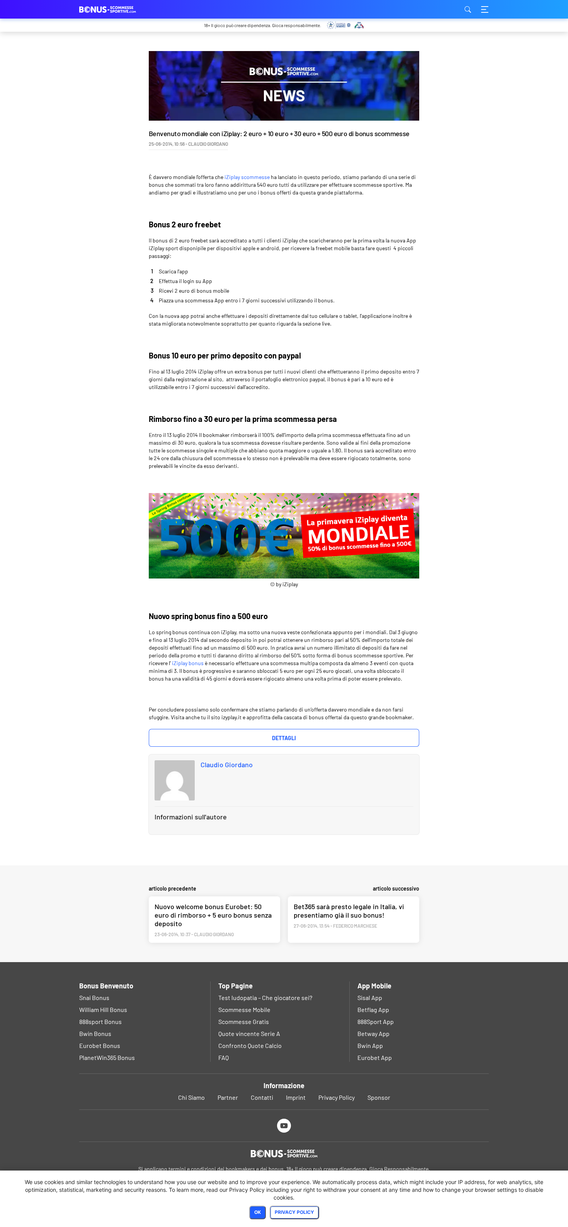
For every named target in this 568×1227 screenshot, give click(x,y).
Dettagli (284, 738)
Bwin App (370, 1045)
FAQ (223, 1057)
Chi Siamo (191, 1097)
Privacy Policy (336, 1097)
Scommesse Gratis (243, 1021)
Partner (228, 1097)
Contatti (262, 1097)
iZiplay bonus (188, 663)
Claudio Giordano (227, 764)
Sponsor (378, 1097)
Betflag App (373, 1009)
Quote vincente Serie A (249, 1033)
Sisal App (369, 997)
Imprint (296, 1097)
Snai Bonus (94, 997)
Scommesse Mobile (244, 1009)
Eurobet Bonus (99, 1045)
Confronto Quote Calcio (250, 1045)
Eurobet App (374, 1057)
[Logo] (284, 1153)
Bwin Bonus (95, 1033)
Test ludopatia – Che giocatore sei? (265, 997)
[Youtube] (284, 1125)
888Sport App (375, 1021)
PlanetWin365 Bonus (107, 1057)
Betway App (373, 1033)
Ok (257, 1212)
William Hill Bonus (103, 1009)
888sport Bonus (100, 1021)
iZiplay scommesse (247, 177)
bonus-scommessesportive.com (117, 9)
